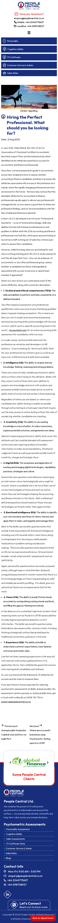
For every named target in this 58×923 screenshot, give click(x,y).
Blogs (8, 858)
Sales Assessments (15, 838)
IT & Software (13, 57)
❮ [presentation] (10, 762)
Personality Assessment (18, 829)
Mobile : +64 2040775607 (30, 22)
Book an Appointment (43, 918)
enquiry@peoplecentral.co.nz (29, 18)
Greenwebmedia (30, 918)
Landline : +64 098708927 (30, 26)
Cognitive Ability (15, 49)
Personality (12, 41)
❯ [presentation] (48, 762)
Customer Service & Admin (20, 65)
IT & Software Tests (15, 843)
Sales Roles (12, 73)
